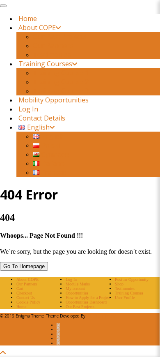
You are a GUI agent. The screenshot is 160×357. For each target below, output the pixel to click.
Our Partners (53, 45)
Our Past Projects (60, 36)
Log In (28, 109)
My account (75, 288)
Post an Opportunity (132, 279)
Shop (119, 284)
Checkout (24, 293)
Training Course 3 (61, 90)
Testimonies (52, 54)
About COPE (37, 27)
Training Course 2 (61, 81)
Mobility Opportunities (53, 99)
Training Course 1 (61, 72)
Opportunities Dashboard (86, 302)
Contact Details (41, 118)
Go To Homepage (24, 266)
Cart (19, 288)
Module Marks (78, 284)
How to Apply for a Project (88, 297)
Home (27, 18)
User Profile (125, 297)
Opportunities (77, 293)
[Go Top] (3, 353)
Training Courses (45, 63)
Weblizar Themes (103, 316)
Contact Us (25, 297)
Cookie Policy (28, 302)
